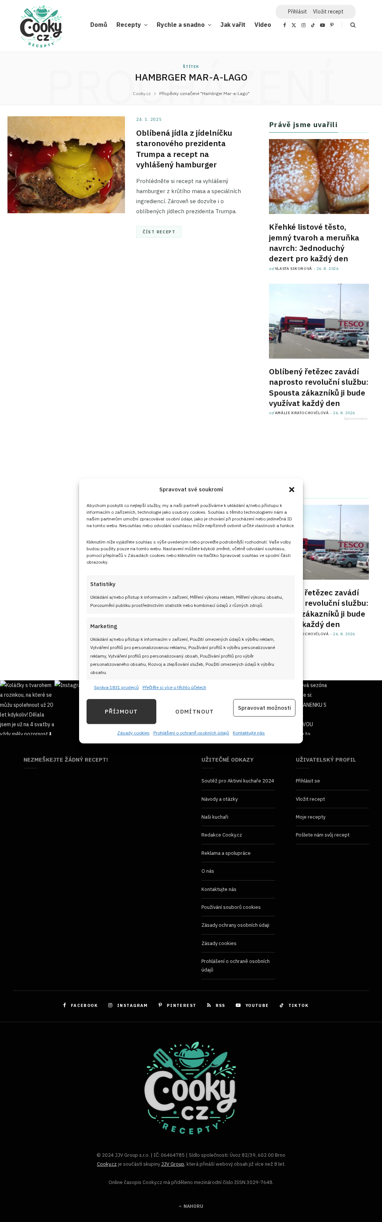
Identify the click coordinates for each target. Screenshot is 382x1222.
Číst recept (159, 231)
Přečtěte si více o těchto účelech (174, 687)
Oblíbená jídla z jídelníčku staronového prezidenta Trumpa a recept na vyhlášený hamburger (184, 148)
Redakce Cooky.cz (221, 835)
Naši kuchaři (214, 817)
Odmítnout (194, 711)
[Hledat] (349, 25)
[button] (291, 489)
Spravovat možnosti (264, 707)
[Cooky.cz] (41, 28)
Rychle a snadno (181, 24)
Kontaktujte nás (249, 733)
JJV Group (172, 1164)
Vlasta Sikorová (293, 268)
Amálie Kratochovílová (302, 412)
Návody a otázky (219, 799)
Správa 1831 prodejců (116, 687)
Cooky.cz (107, 1164)
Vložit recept (328, 11)
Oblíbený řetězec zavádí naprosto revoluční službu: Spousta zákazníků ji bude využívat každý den (319, 387)
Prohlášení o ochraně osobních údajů (191, 733)
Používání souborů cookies (231, 907)
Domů (98, 24)
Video (262, 24)
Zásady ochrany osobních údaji (235, 925)
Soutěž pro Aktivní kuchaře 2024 (237, 781)
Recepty (128, 24)
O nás (207, 871)
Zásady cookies (133, 733)
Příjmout (121, 711)
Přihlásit (297, 11)
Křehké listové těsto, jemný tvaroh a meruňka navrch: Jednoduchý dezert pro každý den (314, 242)
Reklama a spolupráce (226, 853)
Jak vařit (232, 24)
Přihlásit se (308, 781)
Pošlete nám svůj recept (323, 835)
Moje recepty (310, 817)
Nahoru (192, 1206)
